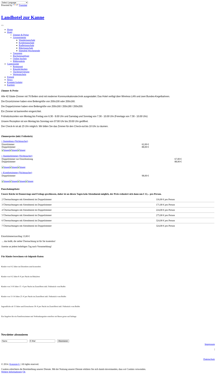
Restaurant (18, 66)
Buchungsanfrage (21, 56)
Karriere (11, 85)
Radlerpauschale (26, 45)
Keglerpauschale (26, 42)
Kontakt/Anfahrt (14, 82)
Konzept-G (14, 364)
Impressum (210, 344)
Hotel (9, 32)
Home (10, 29)
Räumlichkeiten (20, 69)
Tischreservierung (21, 72)
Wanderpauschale (27, 40)
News (9, 79)
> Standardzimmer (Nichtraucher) (16, 156)
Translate (23, 5)
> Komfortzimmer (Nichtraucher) (16, 172)
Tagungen (17, 53)
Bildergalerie (19, 61)
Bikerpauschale (26, 48)
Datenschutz (209, 359)
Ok (23, 372)
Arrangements (19, 37)
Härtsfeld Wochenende (29, 50)
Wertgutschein (19, 74)
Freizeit (10, 77)
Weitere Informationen (11, 372)
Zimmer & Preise (21, 35)
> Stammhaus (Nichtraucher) (14, 141)
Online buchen (20, 58)
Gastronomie (13, 64)
